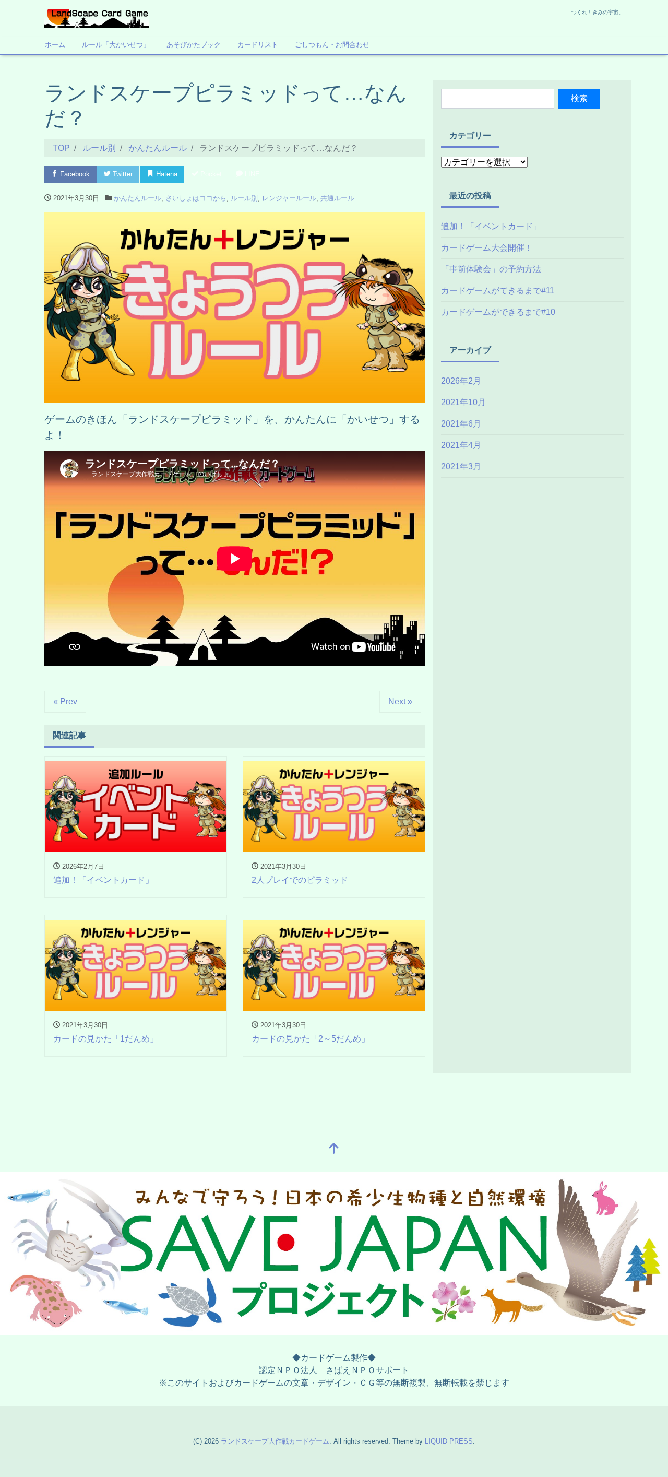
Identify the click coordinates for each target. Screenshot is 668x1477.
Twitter (122, 174)
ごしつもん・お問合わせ (332, 45)
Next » (400, 701)
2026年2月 (461, 380)
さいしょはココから (195, 198)
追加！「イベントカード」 (491, 226)
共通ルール (337, 198)
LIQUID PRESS (449, 1441)
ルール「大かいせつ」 (116, 45)
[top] (334, 1149)
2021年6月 (461, 423)
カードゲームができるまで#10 (498, 312)
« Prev (65, 701)
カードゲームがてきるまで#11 (497, 290)
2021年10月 (463, 402)
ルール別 (244, 198)
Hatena (165, 174)
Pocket (210, 174)
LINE (251, 174)
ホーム (55, 45)
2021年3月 (461, 466)
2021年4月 (461, 445)
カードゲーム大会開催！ (487, 247)
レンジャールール (289, 198)
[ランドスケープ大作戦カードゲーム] (96, 17)
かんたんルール (137, 198)
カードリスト (257, 45)
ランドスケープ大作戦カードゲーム (275, 1441)
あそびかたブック (193, 45)
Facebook (74, 174)
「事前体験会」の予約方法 (491, 269)
